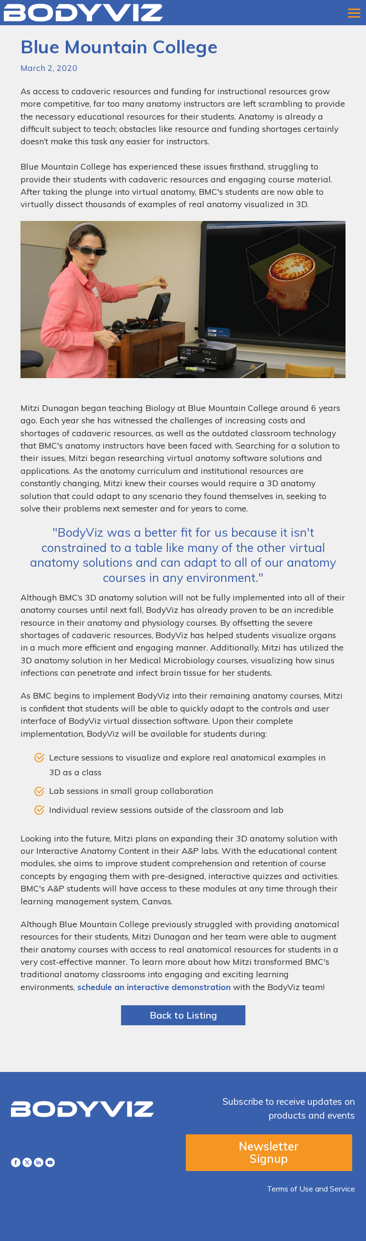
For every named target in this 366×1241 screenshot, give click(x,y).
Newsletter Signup (269, 1152)
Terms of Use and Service (311, 1188)
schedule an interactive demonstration (154, 986)
